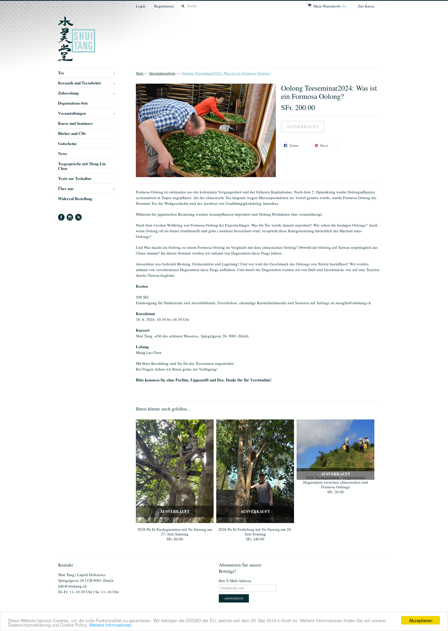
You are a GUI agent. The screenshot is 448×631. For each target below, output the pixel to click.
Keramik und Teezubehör (86, 83)
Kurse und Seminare (75, 123)
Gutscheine (67, 143)
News (62, 153)
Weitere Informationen (110, 624)
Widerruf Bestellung (75, 198)
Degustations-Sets (73, 103)
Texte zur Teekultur (75, 178)
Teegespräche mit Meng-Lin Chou (82, 166)
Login (140, 6)
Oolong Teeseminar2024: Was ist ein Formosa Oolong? (226, 73)
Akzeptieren (420, 620)
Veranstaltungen (86, 113)
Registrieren (164, 6)
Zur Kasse (366, 6)
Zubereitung (86, 93)
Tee (86, 73)
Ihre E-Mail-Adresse (235, 580)
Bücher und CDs (72, 133)
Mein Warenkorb (329, 6)
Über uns (86, 188)
